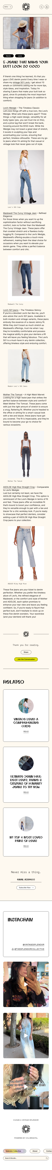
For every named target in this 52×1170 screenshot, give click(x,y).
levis (20, 56)
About (35, 1151)
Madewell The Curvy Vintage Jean (20, 213)
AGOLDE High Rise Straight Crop (19, 487)
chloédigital (32, 1138)
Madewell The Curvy (15, 304)
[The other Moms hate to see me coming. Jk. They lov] (26, 984)
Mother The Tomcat (12, 394)
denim (8, 56)
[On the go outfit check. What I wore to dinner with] (26, 1035)
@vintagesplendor (33, 945)
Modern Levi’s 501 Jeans (17, 386)
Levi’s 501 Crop (14, 207)
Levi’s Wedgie (9, 108)
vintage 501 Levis (21, 82)
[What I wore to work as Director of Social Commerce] (26, 1086)
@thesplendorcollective (29, 949)
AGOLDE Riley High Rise (17, 584)
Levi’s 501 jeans (10, 310)
